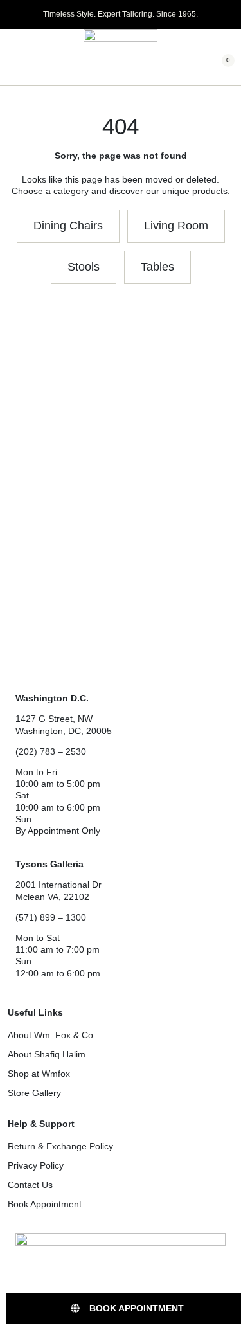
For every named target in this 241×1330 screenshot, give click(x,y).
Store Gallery (34, 1093)
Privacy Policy (36, 1165)
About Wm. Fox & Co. (52, 1035)
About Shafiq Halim (46, 1054)
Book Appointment (45, 1204)
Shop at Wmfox (39, 1073)
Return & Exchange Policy (60, 1146)
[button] (11, 57)
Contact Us (30, 1185)
